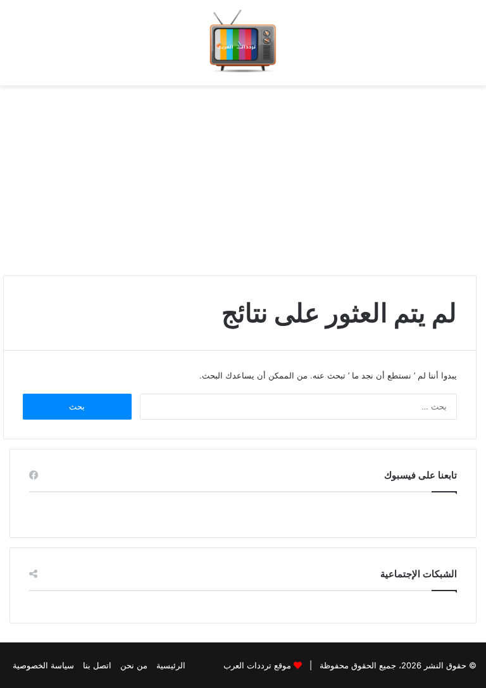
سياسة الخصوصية (43, 665)
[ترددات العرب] (243, 43)
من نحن (133, 665)
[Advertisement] (243, 174)
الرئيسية (170, 665)
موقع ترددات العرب (257, 665)
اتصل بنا (97, 665)
